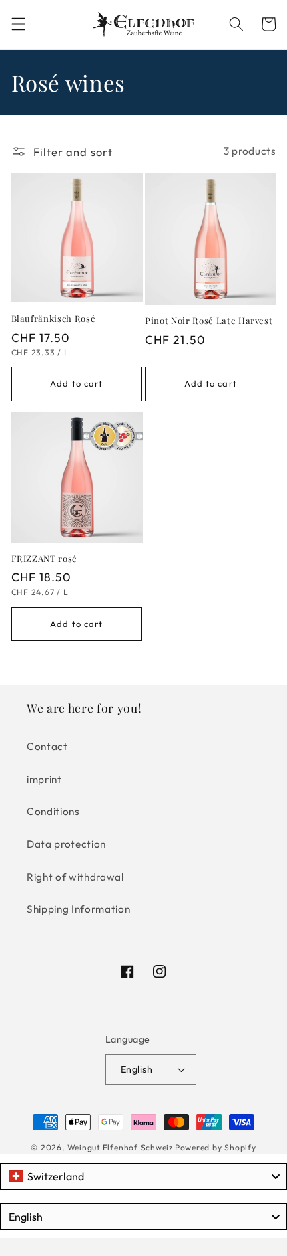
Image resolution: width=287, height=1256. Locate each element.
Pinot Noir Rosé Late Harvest (208, 320)
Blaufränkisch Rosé (53, 318)
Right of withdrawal (75, 877)
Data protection (66, 844)
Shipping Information (78, 909)
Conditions (53, 811)
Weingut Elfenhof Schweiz (120, 1147)
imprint (44, 779)
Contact (47, 746)
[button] (18, 24)
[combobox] (143, 1176)
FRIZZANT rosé (44, 558)
